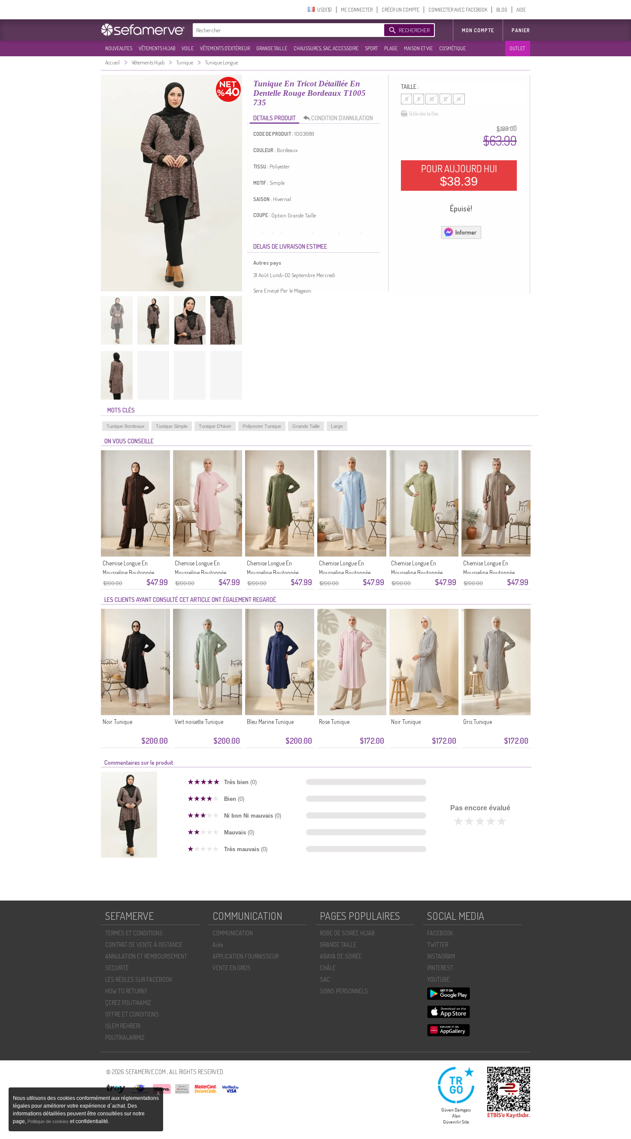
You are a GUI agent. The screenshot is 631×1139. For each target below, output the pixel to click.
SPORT (371, 48)
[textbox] (286, 30)
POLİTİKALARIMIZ (125, 1037)
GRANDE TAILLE (271, 48)
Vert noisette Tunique (199, 721)
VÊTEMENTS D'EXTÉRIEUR (225, 48)
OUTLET (517, 48)
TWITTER (437, 944)
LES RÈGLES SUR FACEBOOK (138, 979)
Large (337, 426)
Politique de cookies (48, 1121)
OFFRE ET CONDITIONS (132, 1014)
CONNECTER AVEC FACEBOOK (457, 9)
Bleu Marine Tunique (270, 721)
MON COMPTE (478, 30)
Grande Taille (306, 426)
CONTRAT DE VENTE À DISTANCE (143, 944)
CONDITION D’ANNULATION (342, 118)
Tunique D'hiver (215, 426)
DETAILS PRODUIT (274, 118)
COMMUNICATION (232, 933)
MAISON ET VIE (418, 48)
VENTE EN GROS (231, 967)
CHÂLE (328, 967)
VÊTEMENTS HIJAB (157, 48)
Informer (465, 232)
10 (432, 99)
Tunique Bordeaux (125, 426)
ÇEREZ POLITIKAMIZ (128, 1002)
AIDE (521, 9)
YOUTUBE (438, 979)
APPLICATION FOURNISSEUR (245, 956)
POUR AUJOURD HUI (459, 175)
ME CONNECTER (357, 9)
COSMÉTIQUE (452, 48)
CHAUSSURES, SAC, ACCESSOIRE (326, 48)
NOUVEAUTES (118, 48)
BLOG (501, 9)
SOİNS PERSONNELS (344, 991)
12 (445, 99)
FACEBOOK (440, 933)
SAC (325, 979)
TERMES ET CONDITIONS (134, 933)
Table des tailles (423, 113)
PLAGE (390, 48)
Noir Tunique (117, 721)
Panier (521, 30)
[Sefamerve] (144, 29)
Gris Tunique (477, 721)
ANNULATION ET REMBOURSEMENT (146, 956)
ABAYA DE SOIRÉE (341, 956)
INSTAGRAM (441, 956)
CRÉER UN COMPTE (400, 9)
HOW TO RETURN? (126, 991)
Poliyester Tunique (262, 426)
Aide (217, 944)
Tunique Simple (172, 426)
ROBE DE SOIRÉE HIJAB (347, 933)
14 (459, 99)
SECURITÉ (117, 967)
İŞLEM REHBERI (122, 1025)
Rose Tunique (334, 721)
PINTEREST (440, 967)
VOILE (188, 48)
